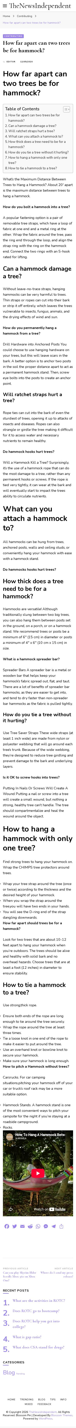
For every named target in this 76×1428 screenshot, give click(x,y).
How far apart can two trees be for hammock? (34, 118)
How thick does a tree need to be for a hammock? (37, 144)
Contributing (13, 36)
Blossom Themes (61, 1415)
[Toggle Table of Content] (64, 109)
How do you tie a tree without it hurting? (38, 152)
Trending (20, 1373)
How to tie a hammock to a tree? (32, 168)
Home (11, 1399)
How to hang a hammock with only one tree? (37, 160)
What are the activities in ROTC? (39, 1300)
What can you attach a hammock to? (35, 136)
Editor (11, 61)
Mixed (29, 1404)
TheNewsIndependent (40, 5)
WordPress (45, 1418)
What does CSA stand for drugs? (38, 1347)
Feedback (44, 1404)
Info (63, 1399)
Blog (9, 1372)
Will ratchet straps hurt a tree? (31, 131)
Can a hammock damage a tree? (32, 126)
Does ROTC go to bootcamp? (36, 1311)
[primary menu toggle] (5, 5)
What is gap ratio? (27, 1337)
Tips (53, 1399)
